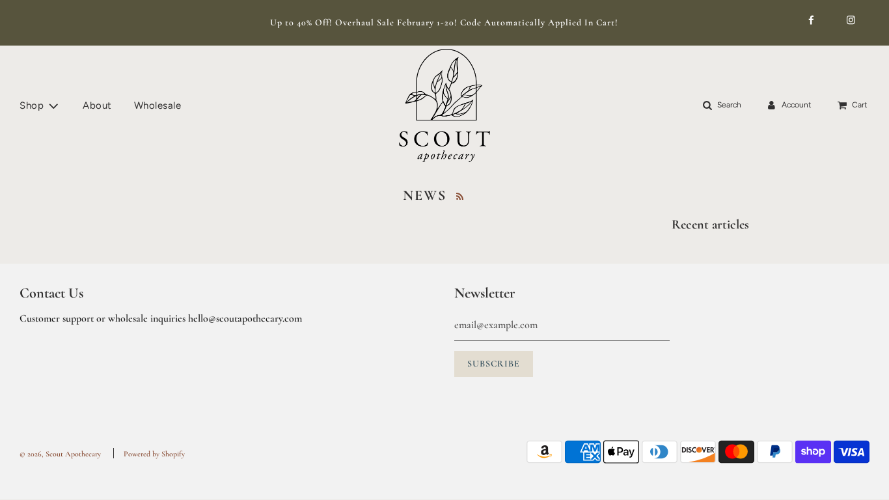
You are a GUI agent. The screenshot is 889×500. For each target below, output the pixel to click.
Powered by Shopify (154, 453)
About (97, 105)
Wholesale (158, 105)
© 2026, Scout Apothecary (60, 453)
